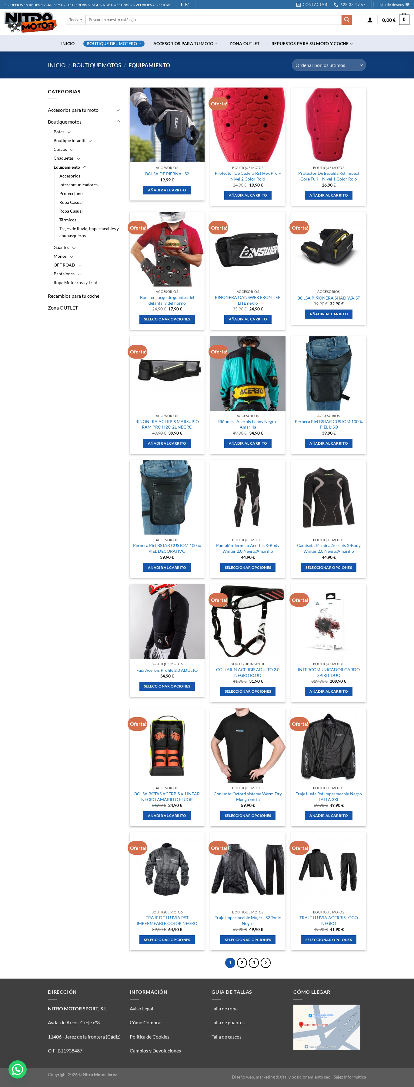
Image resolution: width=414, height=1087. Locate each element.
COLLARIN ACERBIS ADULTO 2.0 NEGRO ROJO (247, 672)
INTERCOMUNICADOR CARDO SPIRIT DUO (329, 672)
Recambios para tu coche (73, 296)
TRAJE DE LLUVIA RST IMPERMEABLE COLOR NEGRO (167, 920)
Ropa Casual (71, 202)
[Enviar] (347, 20)
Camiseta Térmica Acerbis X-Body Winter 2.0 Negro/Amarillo (329, 548)
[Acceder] (370, 19)
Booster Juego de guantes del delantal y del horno (167, 300)
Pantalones (64, 273)
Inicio (68, 43)
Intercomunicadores (78, 184)
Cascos (60, 149)
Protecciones (71, 193)
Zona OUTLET (63, 307)
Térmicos (67, 219)
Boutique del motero (112, 43)
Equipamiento (67, 167)
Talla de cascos (227, 1036)
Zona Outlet (244, 43)
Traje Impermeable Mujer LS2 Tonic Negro (248, 920)
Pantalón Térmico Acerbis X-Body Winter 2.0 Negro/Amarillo (247, 548)
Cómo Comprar (146, 1022)
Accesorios (69, 175)
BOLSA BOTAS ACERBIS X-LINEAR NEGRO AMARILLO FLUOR (167, 796)
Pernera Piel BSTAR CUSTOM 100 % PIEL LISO (329, 424)
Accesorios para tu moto (183, 43)
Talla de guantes (228, 1022)
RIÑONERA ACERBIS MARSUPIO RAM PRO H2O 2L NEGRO (167, 424)
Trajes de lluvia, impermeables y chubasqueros (89, 232)
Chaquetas (64, 158)
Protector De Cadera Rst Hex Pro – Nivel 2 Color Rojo (248, 176)
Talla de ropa (225, 1008)
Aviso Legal (141, 1008)
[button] (17, 1069)
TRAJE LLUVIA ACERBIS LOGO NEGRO (328, 920)
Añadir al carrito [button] (167, 190)
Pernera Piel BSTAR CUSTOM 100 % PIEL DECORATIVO (167, 548)
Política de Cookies (149, 1036)
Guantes (61, 247)
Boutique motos (97, 65)
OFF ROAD (64, 264)
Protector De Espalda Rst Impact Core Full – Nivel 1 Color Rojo (328, 176)
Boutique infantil (69, 140)
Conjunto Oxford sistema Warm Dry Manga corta (248, 796)
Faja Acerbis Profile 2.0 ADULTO (167, 670)
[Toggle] (118, 110)
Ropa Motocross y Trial (75, 282)
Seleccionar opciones (167, 319)
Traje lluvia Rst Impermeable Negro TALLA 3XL (329, 796)
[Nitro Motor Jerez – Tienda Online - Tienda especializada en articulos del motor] (31, 22)
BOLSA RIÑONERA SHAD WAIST (328, 297)
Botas (59, 131)
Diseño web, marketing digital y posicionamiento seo (281, 1076)
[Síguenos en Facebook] (181, 5)
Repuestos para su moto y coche (310, 43)
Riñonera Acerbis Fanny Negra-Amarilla (247, 424)
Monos (60, 256)
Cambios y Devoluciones (155, 1050)
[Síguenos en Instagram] (187, 5)
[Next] (266, 963)
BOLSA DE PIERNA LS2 (167, 173)
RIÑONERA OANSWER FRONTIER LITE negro (248, 300)
